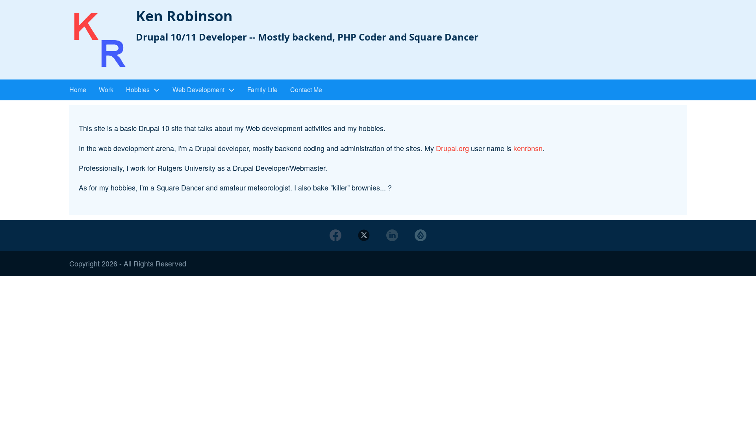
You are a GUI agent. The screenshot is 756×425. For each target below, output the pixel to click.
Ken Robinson (184, 16)
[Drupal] (420, 235)
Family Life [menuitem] (262, 89)
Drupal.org (452, 148)
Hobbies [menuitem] (138, 89)
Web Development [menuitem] (198, 89)
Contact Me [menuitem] (306, 89)
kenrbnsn (528, 148)
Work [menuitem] (106, 89)
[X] (364, 235)
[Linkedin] (392, 235)
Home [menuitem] (77, 89)
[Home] (99, 40)
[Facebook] (335, 235)
